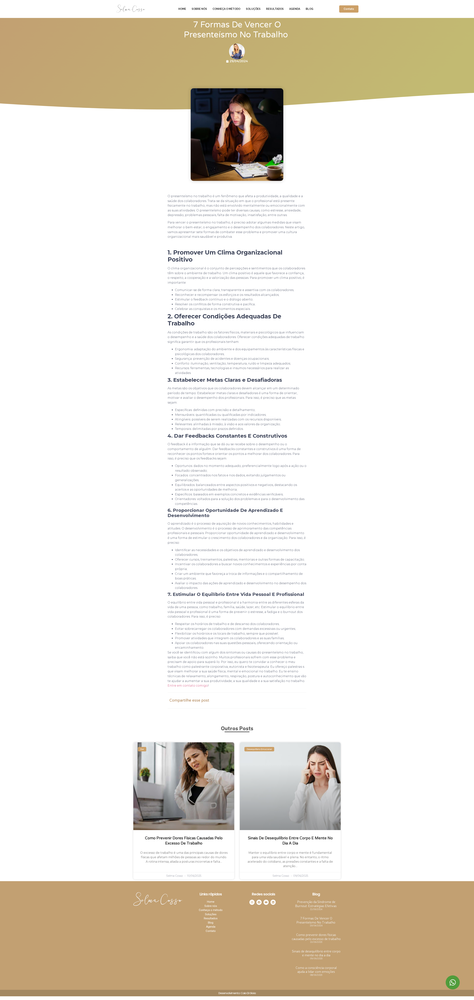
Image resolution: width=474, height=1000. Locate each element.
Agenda (294, 8)
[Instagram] (252, 902)
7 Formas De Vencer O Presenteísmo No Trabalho (316, 920)
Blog (309, 8)
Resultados (275, 8)
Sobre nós (199, 8)
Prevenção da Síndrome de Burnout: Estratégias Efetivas (316, 903)
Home (182, 8)
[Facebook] (259, 902)
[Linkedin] (273, 902)
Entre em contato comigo (188, 685)
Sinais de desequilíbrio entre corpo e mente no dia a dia (316, 953)
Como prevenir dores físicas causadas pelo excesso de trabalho (316, 936)
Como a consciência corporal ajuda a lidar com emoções (316, 969)
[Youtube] (266, 902)
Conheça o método (226, 8)
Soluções (253, 8)
